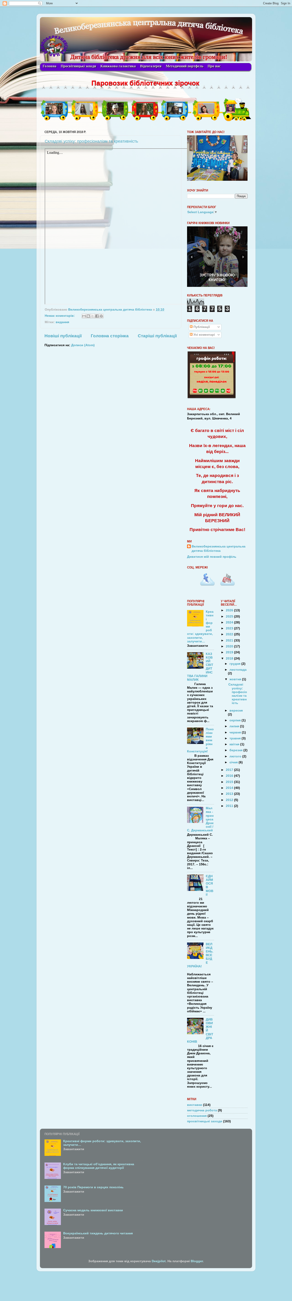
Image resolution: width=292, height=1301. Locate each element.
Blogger (197, 1261)
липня (234, 726)
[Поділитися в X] (92, 316)
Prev (191, 257)
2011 (230, 806)
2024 (230, 622)
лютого (235, 756)
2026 (230, 610)
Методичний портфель (184, 66)
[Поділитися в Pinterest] (101, 316)
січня (234, 762)
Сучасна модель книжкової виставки (93, 1210)
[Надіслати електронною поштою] (84, 316)
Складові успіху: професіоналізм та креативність (91, 141)
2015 (230, 782)
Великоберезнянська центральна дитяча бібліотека (218, 548)
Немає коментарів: (60, 315)
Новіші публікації (63, 335)
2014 (230, 788)
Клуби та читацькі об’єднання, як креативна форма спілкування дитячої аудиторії (98, 1166)
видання (62, 322)
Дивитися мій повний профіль (211, 556)
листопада (238, 669)
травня (235, 738)
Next (243, 257)
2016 (230, 775)
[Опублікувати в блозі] (88, 316)
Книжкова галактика (118, 66)
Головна (49, 66)
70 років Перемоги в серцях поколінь (93, 1187)
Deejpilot (159, 1261)
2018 (230, 658)
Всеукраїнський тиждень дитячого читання (98, 1233)
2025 (230, 616)
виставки (194, 1105)
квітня (234, 744)
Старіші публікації (157, 335)
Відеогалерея (151, 66)
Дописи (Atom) (83, 345)
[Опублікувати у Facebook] (97, 316)
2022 (230, 634)
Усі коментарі (204, 334)
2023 (230, 628)
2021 (230, 640)
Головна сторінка (110, 335)
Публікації (201, 327)
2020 (230, 646)
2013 (230, 794)
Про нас (214, 66)
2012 (230, 800)
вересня (236, 710)
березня (236, 750)
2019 (230, 652)
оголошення (197, 1116)
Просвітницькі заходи (78, 66)
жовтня (235, 679)
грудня (235, 663)
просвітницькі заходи (204, 1121)
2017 (230, 770)
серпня (235, 720)
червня (235, 732)
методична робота (202, 1110)
